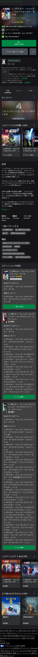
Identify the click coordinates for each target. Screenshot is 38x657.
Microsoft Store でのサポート (11, 638)
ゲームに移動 (19, 397)
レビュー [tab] (19, 91)
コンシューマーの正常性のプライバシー (15, 648)
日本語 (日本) (5, 643)
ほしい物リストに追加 (16, 52)
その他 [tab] (30, 91)
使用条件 (8, 653)
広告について (9, 656)
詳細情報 (24, 78)
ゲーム (2, 641)
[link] (11, 142)
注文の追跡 (30, 638)
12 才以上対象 (13, 60)
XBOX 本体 (4, 631)
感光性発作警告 (13, 636)
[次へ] (34, 97)
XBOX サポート (12, 633)
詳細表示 (5, 210)
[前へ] (30, 97)
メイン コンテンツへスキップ (11, 1)
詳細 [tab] (7, 91)
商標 (14, 653)
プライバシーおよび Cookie (21, 651)
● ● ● (33, 51)
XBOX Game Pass (24, 631)
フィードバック (25, 633)
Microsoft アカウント (27, 636)
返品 (24, 638)
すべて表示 (23, 125)
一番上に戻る (19, 306)
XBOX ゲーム (13, 631)
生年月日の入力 (18, 118)
